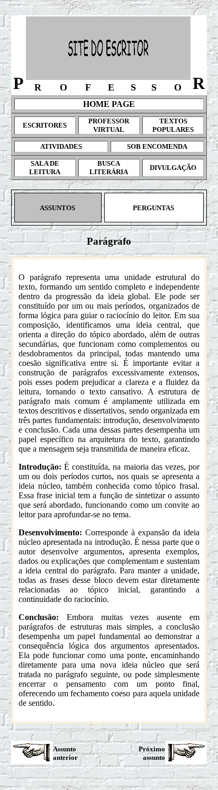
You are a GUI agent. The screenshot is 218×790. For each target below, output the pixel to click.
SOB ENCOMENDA (157, 146)
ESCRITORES (45, 125)
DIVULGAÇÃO (173, 168)
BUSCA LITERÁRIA (108, 167)
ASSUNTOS (58, 208)
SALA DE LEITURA (44, 167)
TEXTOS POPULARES (173, 125)
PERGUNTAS (154, 208)
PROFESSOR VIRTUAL (108, 125)
